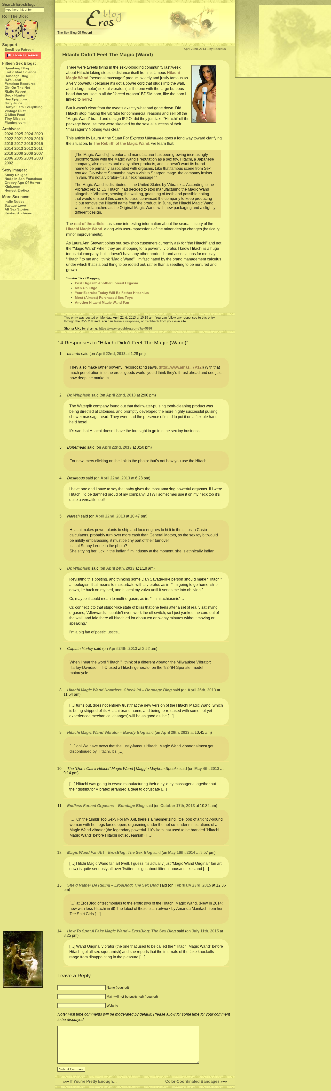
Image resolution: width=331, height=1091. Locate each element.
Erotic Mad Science (20, 72)
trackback (152, 321)
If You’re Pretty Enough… (93, 1081)
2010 (8, 153)
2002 (8, 163)
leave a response (126, 321)
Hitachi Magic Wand (84, 229)
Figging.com (15, 122)
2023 (38, 134)
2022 (8, 139)
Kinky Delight (16, 175)
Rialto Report (15, 91)
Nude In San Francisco (23, 179)
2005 (18, 158)
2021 (18, 139)
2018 (8, 143)
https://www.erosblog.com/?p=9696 (125, 328)
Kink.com (12, 186)
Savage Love (15, 205)
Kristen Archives (18, 213)
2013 (18, 148)
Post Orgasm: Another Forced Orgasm (106, 283)
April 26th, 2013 (202, 690)
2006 (8, 158)
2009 (18, 153)
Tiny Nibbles (15, 119)
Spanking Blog (17, 68)
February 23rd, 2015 (192, 885)
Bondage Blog (16, 76)
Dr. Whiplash (78, 395)
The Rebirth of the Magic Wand (121, 143)
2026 (8, 134)
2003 (38, 158)
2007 (38, 153)
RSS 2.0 (87, 321)
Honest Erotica (17, 190)
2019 (38, 139)
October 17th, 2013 (177, 806)
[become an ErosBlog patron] (28, 55)
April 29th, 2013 (175, 732)
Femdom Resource (20, 84)
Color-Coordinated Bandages (192, 1081)
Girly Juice (13, 103)
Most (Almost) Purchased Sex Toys (104, 297)
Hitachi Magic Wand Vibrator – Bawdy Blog (106, 732)
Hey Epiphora (16, 99)
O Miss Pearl (15, 115)
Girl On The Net (17, 87)
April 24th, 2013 (120, 568)
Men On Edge (86, 288)
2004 (28, 158)
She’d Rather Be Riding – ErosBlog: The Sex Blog (113, 885)
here (86, 99)
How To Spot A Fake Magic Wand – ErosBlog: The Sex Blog (121, 931)
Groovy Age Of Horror (22, 183)
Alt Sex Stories (17, 209)
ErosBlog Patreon (19, 49)
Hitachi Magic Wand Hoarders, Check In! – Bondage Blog (119, 690)
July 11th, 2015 (205, 931)
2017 (18, 143)
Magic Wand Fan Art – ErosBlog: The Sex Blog (109, 852)
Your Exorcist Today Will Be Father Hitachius (112, 293)
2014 (8, 148)
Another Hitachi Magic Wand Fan (102, 302)
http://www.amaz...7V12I (181, 367)
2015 (38, 143)
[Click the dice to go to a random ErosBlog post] (27, 29)
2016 (28, 143)
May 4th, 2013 (206, 769)
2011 (38, 148)
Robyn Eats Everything (24, 107)
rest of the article (89, 224)
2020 (28, 139)
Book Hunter (15, 95)
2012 (28, 148)
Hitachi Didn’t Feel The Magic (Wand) (107, 54)
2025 (18, 134)
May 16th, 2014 (181, 852)
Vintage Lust (15, 111)
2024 (28, 134)
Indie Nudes (14, 201)
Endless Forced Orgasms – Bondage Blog (106, 806)
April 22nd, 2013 (111, 354)
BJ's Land (13, 80)
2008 (28, 153)
